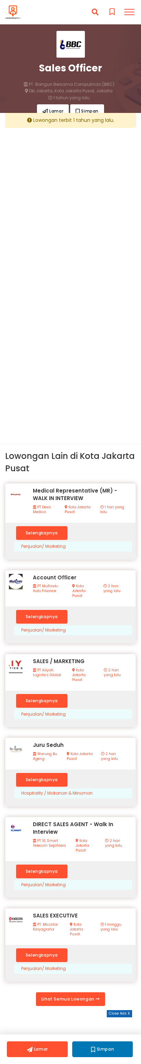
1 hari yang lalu (112, 509)
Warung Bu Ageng (45, 756)
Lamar (56, 111)
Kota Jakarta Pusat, (74, 91)
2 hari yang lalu (111, 588)
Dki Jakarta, (40, 91)
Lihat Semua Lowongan (68, 999)
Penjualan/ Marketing (43, 546)
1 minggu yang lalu (111, 927)
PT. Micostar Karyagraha (45, 927)
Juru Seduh (48, 745)
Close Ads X (119, 1013)
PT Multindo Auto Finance (45, 588)
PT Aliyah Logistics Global (47, 673)
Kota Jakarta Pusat (78, 509)
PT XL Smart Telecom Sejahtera (49, 843)
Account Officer (54, 577)
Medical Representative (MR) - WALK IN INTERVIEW (75, 494)
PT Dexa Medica (42, 509)
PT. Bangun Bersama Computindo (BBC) (71, 84)
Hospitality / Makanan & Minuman (57, 793)
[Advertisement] (70, 203)
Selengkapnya (42, 533)
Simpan (89, 111)
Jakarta (104, 91)
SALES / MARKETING (59, 661)
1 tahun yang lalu (71, 98)
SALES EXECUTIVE (55, 915)
